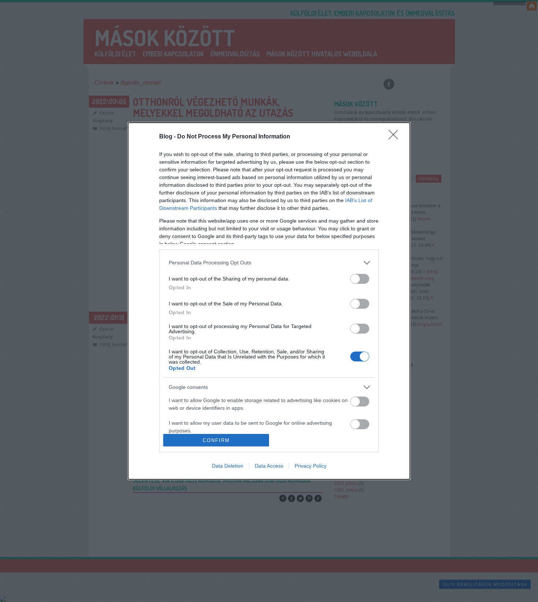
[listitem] (269, 263)
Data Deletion (227, 466)
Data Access (269, 466)
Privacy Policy (310, 466)
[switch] (359, 279)
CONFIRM (216, 440)
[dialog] (269, 301)
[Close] (396, 137)
